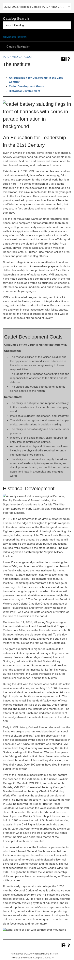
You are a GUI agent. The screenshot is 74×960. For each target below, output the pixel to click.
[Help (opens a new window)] (69, 59)
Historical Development (24, 90)
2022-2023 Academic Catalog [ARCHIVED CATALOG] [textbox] (37, 6)
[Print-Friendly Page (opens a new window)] (63, 59)
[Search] (67, 25)
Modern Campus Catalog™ (39, 957)
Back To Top (60, 953)
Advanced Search (15, 36)
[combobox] (37, 6)
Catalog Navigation (18, 46)
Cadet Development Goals (26, 86)
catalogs (18, 953)
